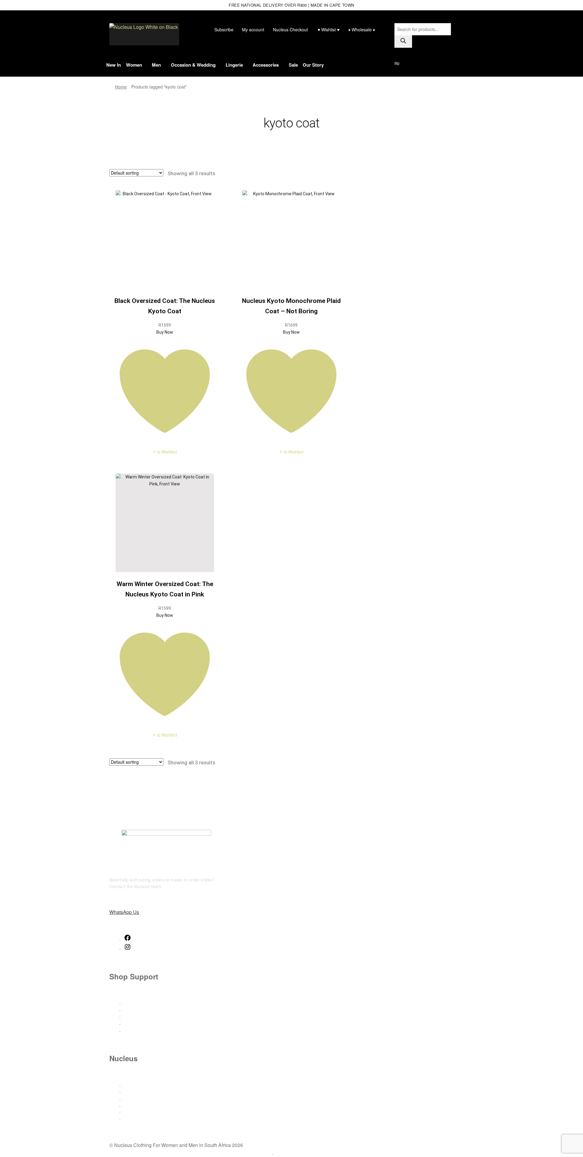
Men (156, 64)
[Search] (403, 41)
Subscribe (224, 29)
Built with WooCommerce (244, 1152)
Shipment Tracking (142, 1017)
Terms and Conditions (145, 1106)
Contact (132, 1092)
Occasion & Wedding (193, 64)
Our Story (313, 64)
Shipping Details (139, 1010)
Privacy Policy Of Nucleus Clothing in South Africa (163, 1152)
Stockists (133, 1099)
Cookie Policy (136, 1119)
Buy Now (164, 332)
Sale (293, 64)
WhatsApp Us (124, 912)
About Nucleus (138, 1085)
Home (121, 87)
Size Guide (134, 1003)
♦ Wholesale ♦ (361, 29)
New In (113, 64)
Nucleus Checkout (290, 29)
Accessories (266, 64)
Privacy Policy (137, 1112)
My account (253, 29)
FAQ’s (129, 1031)
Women (134, 64)
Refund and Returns (143, 1024)
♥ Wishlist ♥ (327, 29)
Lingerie (234, 64)
